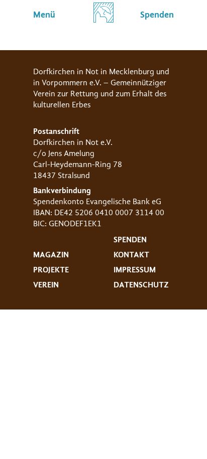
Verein (46, 284)
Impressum (135, 269)
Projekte (51, 269)
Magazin (51, 254)
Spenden (130, 239)
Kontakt (131, 254)
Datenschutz (141, 284)
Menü (44, 15)
